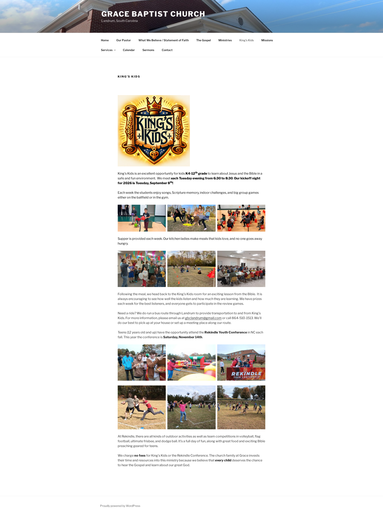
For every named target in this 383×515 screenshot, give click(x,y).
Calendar (129, 50)
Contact (167, 50)
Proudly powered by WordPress (120, 505)
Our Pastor (123, 40)
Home (105, 40)
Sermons (148, 50)
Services (107, 50)
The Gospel (203, 40)
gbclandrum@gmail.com (203, 318)
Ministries (225, 40)
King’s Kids (246, 40)
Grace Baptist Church (153, 14)
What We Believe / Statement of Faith (163, 40)
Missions (267, 40)
